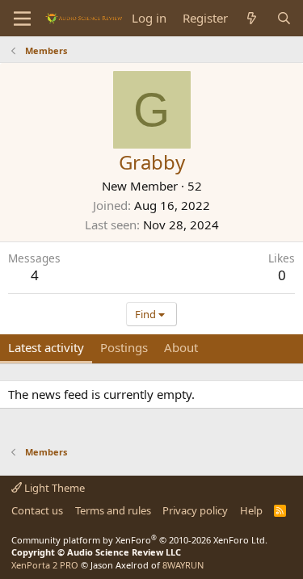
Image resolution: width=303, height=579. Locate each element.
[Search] (284, 18)
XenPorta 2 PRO (44, 565)
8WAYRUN (183, 565)
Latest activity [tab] (46, 347)
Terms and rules (113, 510)
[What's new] (251, 18)
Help (251, 510)
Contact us (37, 510)
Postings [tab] (124, 347)
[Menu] (22, 18)
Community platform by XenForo (139, 540)
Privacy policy (195, 510)
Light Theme (53, 487)
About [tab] (181, 347)
